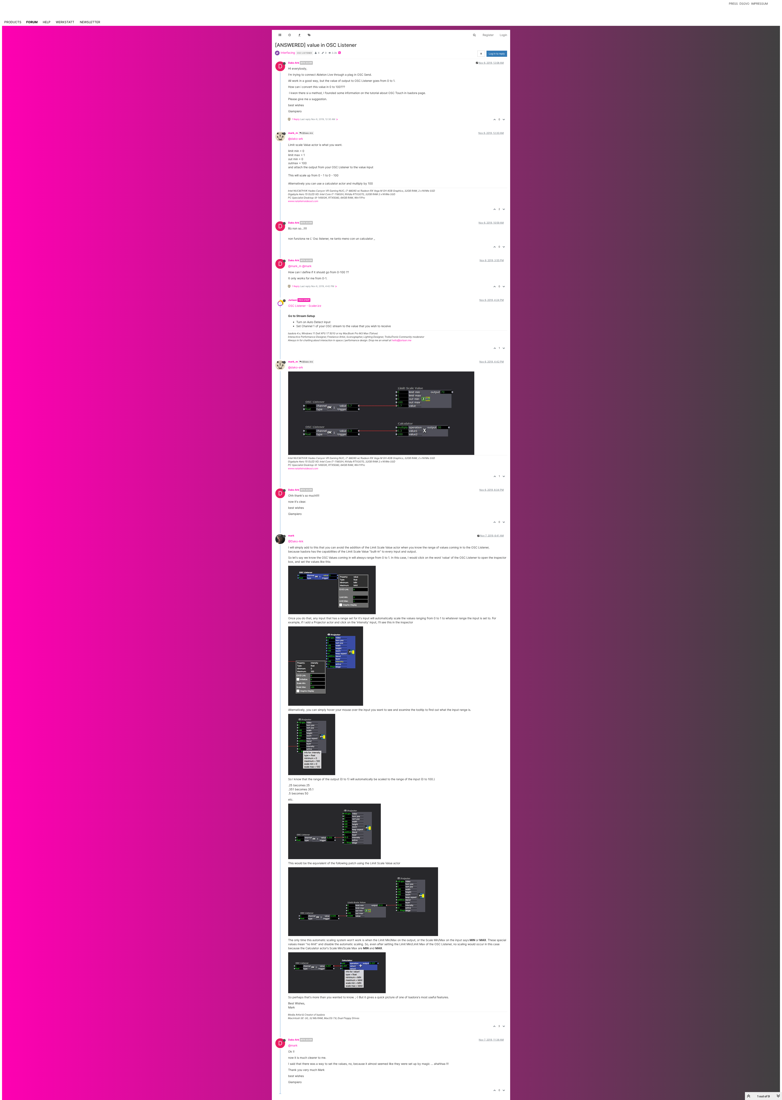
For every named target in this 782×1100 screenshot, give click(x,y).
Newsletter (90, 22)
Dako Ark (293, 62)
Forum (32, 22)
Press (733, 3)
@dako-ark (295, 138)
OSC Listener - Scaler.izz (304, 305)
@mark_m (294, 266)
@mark (307, 266)
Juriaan (292, 299)
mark (291, 535)
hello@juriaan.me (401, 340)
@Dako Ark (307, 133)
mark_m (293, 132)
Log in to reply (497, 53)
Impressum (759, 3)
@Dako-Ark (295, 541)
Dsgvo (744, 3)
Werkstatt (65, 22)
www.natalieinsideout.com (303, 201)
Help (47, 22)
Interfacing (288, 52)
